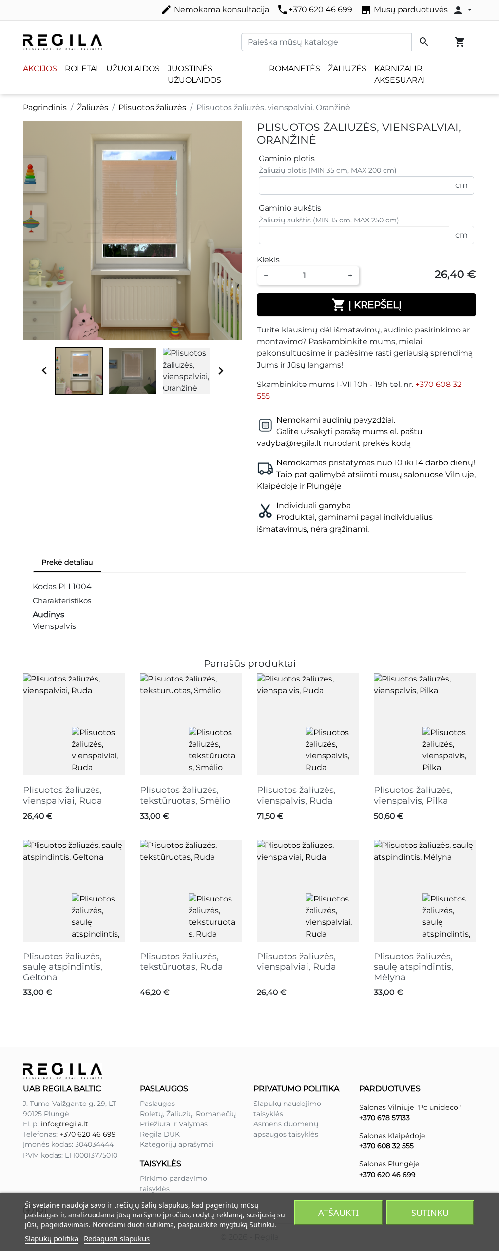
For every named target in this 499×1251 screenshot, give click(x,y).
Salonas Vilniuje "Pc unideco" (410, 1107)
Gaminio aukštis (290, 208)
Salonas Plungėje (389, 1163)
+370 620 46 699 (314, 10)
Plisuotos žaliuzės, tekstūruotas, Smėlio (185, 795)
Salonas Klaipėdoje (392, 1135)
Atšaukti (338, 1212)
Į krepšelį (366, 304)
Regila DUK (160, 1134)
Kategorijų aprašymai (177, 1144)
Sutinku (430, 1212)
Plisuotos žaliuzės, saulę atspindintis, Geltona (62, 967)
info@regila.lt (64, 1124)
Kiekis (268, 259)
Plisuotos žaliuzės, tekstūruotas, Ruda (181, 962)
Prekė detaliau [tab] (67, 562)
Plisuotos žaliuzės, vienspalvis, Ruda (296, 795)
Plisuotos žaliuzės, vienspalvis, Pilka (413, 795)
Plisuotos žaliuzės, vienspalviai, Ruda (62, 795)
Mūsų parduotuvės (404, 10)
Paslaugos (157, 1103)
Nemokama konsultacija (214, 10)
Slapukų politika (51, 1238)
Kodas (45, 586)
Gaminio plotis (287, 158)
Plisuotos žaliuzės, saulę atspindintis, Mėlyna (413, 967)
